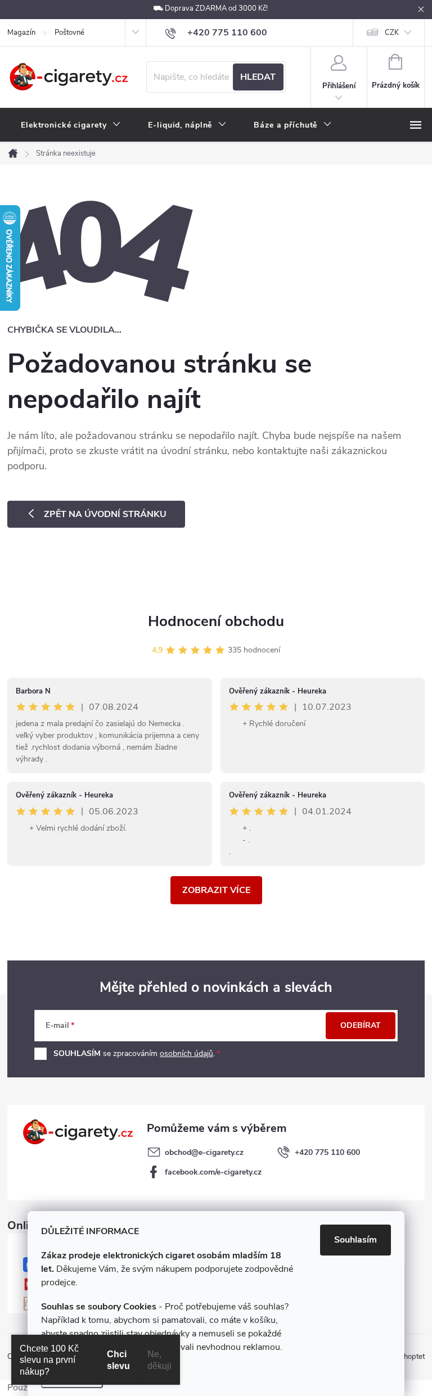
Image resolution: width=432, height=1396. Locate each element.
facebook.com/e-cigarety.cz (213, 1172)
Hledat (258, 77)
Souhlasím (355, 1240)
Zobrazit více (216, 890)
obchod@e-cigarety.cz (204, 1152)
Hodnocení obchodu (216, 621)
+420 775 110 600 (327, 1152)
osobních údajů (186, 1053)
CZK (392, 33)
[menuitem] (70, 125)
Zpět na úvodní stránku (105, 514)
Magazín (21, 33)
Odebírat (360, 1025)
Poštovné (69, 33)
